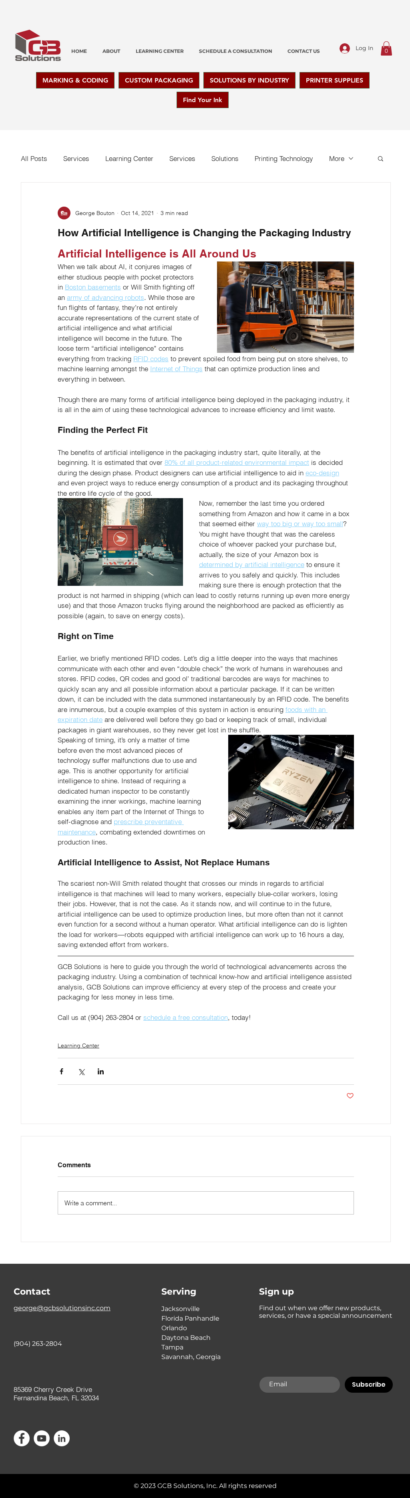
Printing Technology (284, 158)
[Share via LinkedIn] (101, 1071)
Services (76, 158)
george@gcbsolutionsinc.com (62, 1308)
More (336, 158)
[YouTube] (42, 1438)
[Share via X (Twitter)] (81, 1071)
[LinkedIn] (62, 1438)
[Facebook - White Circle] (22, 1438)
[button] (386, 48)
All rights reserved (248, 1486)
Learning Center (129, 158)
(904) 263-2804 (38, 1343)
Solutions (225, 158)
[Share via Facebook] (61, 1071)
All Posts (34, 158)
